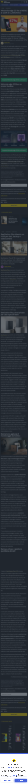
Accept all (20, 780)
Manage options (7, 780)
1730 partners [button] (9, 767)
